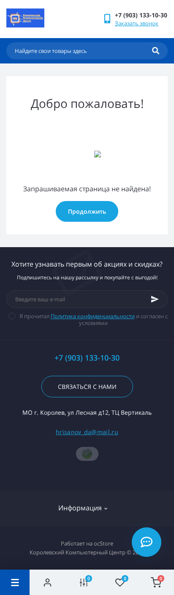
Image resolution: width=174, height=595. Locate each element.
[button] (141, 15)
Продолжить (87, 211)
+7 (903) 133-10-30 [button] (87, 358)
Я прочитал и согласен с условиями (93, 319)
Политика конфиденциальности (93, 316)
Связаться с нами (87, 387)
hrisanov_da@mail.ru (87, 432)
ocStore (103, 543)
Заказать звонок (136, 23)
